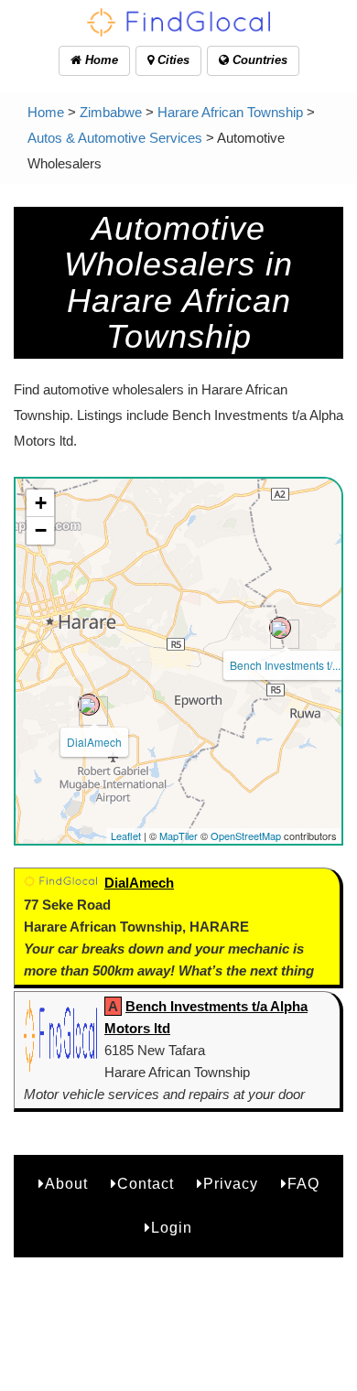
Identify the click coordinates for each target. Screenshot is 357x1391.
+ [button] (41, 502)
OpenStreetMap (246, 835)
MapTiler (178, 835)
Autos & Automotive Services (114, 138)
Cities (171, 60)
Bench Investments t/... (285, 665)
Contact (145, 1184)
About (66, 1184)
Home (99, 60)
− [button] (41, 530)
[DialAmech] (89, 705)
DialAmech (94, 741)
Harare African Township (230, 112)
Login (171, 1227)
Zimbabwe (111, 112)
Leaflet (126, 835)
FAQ (303, 1184)
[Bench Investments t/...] (280, 628)
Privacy (230, 1184)
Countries (258, 60)
